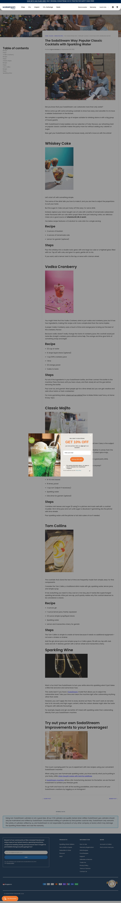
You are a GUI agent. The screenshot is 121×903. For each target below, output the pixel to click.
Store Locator (82, 7)
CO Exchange (48, 7)
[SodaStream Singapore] (9, 7)
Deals (58, 7)
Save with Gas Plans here (36, 1)
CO (29, 7)
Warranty (93, 7)
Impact (36, 7)
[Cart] (117, 7)
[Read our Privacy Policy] (90, 471)
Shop (23, 7)
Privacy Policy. (78, 470)
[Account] (113, 7)
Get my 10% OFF (77, 459)
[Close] (90, 435)
